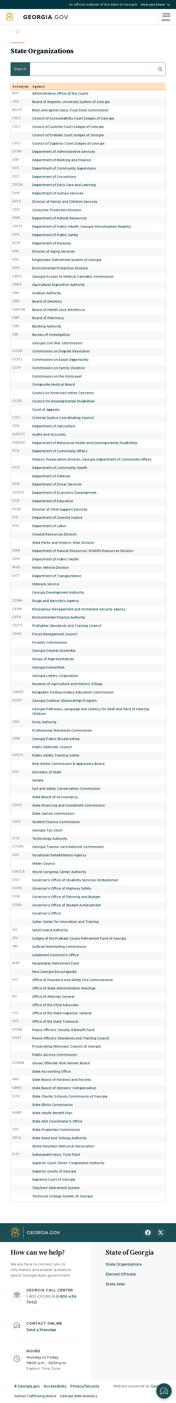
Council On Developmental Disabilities (63, 401)
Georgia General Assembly (54, 650)
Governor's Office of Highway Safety (61, 888)
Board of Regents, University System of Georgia (71, 102)
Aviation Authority (46, 293)
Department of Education (52, 501)
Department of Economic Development (64, 492)
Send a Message (41, 1330)
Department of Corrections (54, 177)
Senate (37, 780)
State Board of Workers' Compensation (64, 1088)
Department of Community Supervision (64, 168)
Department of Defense (51, 476)
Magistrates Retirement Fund (55, 963)
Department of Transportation (56, 576)
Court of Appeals (46, 409)
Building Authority (46, 326)
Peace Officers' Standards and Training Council (70, 1038)
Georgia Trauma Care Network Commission (68, 847)
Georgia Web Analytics (78, 1396)
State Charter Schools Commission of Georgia (70, 1096)
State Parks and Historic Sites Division (63, 543)
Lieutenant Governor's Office (55, 955)
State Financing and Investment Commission (68, 805)
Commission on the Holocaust (57, 376)
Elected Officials (121, 1274)
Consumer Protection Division (56, 210)
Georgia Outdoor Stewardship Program (64, 700)
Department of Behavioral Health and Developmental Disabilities (85, 443)
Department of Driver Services (57, 484)
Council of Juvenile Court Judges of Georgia (68, 127)
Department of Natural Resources (59, 218)
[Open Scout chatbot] (164, 1391)
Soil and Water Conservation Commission (66, 788)
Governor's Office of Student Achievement (66, 905)
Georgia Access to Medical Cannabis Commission (73, 276)
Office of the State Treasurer (55, 1021)
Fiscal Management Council (54, 634)
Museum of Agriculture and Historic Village (67, 684)
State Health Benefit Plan (52, 1113)
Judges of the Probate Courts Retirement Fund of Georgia (79, 938)
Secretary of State (46, 772)
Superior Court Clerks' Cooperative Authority (68, 1163)
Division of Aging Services (53, 251)
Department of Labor (49, 526)
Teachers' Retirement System (56, 1188)
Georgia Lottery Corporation (55, 676)
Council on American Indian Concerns (63, 393)
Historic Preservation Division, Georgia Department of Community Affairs (92, 459)
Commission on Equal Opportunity (60, 359)
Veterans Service (45, 584)
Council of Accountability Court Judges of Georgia (73, 118)
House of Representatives (53, 659)
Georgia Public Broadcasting (56, 739)
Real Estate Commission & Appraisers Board (68, 764)
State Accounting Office (51, 1071)
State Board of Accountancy (55, 797)
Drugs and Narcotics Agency (55, 601)
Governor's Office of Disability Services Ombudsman (75, 880)
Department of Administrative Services (63, 151)
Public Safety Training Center (55, 755)
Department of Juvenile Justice (57, 517)
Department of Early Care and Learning (64, 185)
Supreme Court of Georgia (53, 1179)
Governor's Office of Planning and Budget (66, 897)
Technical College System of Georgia (62, 1196)
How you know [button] (153, 4)
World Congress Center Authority (59, 872)
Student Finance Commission (56, 822)
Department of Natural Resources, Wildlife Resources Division (82, 551)
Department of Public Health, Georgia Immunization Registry (81, 226)
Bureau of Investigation (51, 335)
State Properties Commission (56, 1130)
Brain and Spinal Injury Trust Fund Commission (70, 110)
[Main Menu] (164, 17)
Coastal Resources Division (54, 534)
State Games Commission (53, 813)
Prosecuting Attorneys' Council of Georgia (66, 1046)
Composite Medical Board (53, 384)
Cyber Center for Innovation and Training (65, 922)
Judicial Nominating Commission (59, 946)
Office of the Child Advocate (55, 1005)
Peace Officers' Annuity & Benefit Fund (63, 1030)
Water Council (43, 863)
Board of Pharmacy (48, 318)
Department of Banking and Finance (61, 160)
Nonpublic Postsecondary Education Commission (73, 692)
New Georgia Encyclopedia (54, 972)
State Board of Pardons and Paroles (61, 1079)
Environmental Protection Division (60, 268)
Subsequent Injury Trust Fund (56, 1154)
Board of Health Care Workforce (58, 310)
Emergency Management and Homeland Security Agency (79, 609)
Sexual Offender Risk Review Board (61, 1063)
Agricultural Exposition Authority (58, 285)
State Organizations (124, 1264)
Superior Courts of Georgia (54, 1171)
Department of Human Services (57, 193)
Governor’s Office (46, 913)
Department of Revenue (51, 243)
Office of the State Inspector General (62, 1013)
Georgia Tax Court (47, 830)
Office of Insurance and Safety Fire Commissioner (72, 980)
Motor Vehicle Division (50, 567)
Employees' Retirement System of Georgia (66, 260)
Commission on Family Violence (58, 368)
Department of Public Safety (55, 235)
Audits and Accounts (49, 434)
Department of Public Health (55, 559)
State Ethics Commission (52, 1105)
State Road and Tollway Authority (59, 1138)
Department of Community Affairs (59, 451)
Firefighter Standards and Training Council (66, 626)
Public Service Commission (54, 1055)
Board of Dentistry (47, 301)
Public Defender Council (52, 747)
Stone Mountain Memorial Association (63, 1146)
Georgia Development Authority (58, 592)
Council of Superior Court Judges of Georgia (68, 143)
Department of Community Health (59, 468)
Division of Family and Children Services (65, 201)
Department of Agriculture (53, 426)
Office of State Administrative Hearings (64, 988)
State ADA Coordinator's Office (57, 1121)
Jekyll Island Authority (50, 930)
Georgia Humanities (48, 667)
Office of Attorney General (53, 996)
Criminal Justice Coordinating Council (63, 418)
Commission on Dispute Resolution (61, 351)
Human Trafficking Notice (35, 1396)
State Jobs (115, 1284)
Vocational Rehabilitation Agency (59, 855)
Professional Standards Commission (62, 730)
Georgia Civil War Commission (57, 343)
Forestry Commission (49, 642)
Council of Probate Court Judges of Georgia (68, 135)
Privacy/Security (84, 1386)
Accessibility (55, 1386)
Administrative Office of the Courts (60, 93)
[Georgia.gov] (36, 17)
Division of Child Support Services (60, 509)
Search (17, 64)
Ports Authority (44, 722)
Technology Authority (49, 838)
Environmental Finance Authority (58, 617)
